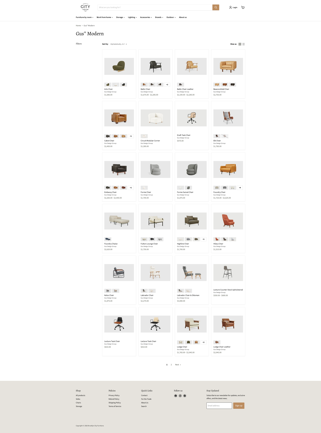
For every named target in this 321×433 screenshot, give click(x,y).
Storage (119, 17)
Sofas (78, 399)
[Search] (215, 7)
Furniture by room (84, 17)
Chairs (78, 402)
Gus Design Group (110, 92)
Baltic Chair (145, 89)
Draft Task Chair (183, 135)
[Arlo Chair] (119, 66)
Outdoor (170, 17)
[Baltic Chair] (155, 66)
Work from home (104, 17)
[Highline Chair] (192, 221)
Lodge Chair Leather (221, 346)
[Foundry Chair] (228, 169)
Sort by (105, 44)
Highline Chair (183, 243)
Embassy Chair (110, 192)
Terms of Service (115, 406)
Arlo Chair (108, 89)
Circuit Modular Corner (150, 140)
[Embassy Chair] (119, 169)
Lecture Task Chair (112, 341)
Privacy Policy (114, 395)
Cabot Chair (109, 140)
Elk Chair (217, 140)
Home (78, 25)
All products (80, 395)
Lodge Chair (182, 346)
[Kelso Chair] (119, 272)
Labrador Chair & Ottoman (188, 295)
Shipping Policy (115, 402)
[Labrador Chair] (155, 272)
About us (183, 17)
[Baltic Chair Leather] (192, 66)
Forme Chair (146, 192)
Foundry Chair (219, 192)
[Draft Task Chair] (192, 118)
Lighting (131, 17)
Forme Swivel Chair (185, 192)
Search (144, 406)
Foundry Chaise (110, 243)
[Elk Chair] (228, 118)
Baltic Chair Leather (185, 89)
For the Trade (146, 399)
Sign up (238, 405)
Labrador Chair (147, 295)
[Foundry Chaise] (119, 221)
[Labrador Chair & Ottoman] (192, 272)
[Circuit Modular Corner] (155, 118)
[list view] (243, 44)
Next (177, 364)
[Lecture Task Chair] (119, 324)
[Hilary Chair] (228, 221)
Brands (158, 17)
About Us (144, 402)
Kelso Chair (109, 295)
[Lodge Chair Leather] (228, 324)
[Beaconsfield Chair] (228, 66)
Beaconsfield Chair (221, 89)
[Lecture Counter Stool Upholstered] (228, 272)
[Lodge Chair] (192, 324)
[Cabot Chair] (119, 118)
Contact (144, 395)
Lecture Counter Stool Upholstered (228, 289)
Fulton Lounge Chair (149, 243)
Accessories (145, 17)
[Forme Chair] (155, 169)
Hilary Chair (218, 243)
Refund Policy (114, 399)
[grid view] (240, 44)
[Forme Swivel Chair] (192, 169)
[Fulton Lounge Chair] (155, 221)
